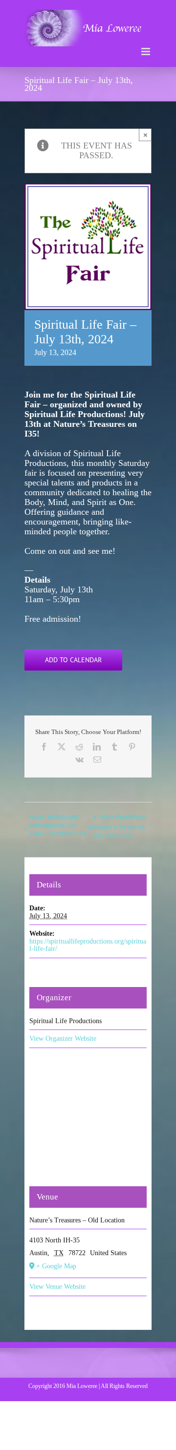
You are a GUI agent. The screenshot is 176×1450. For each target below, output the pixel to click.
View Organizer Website (62, 1038)
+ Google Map (56, 1266)
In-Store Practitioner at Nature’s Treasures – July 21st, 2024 (117, 825)
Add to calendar (73, 660)
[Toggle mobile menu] (146, 51)
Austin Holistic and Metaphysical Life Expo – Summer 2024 (58, 824)
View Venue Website (57, 1286)
